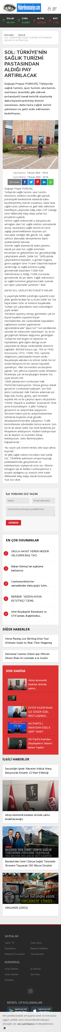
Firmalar (9, 980)
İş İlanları (35, 968)
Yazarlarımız (37, 954)
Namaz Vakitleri (39, 948)
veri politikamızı (26, 1024)
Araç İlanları (11, 968)
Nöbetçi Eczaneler (15, 954)
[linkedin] (44, 182)
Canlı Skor (36, 942)
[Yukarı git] (54, 1025)
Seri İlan (35, 974)
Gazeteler (10, 948)
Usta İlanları (11, 974)
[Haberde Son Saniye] (22, 8)
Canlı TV (10, 942)
